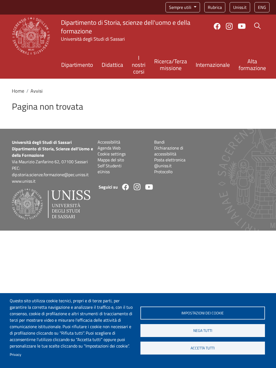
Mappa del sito (111, 160)
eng (262, 7)
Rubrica (215, 7)
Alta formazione (252, 64)
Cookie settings (112, 154)
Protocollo (163, 172)
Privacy (15, 354)
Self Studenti (110, 166)
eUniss (104, 172)
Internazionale (213, 64)
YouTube (242, 26)
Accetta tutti (203, 348)
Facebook (217, 26)
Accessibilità (109, 142)
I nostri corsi (139, 64)
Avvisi (36, 91)
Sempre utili (180, 7)
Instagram (229, 26)
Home (18, 91)
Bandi (159, 142)
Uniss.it (240, 7)
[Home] (31, 20)
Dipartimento (77, 64)
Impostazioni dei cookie (202, 313)
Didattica (112, 64)
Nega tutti (202, 330)
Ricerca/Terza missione (170, 64)
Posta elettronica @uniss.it (169, 163)
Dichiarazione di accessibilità (168, 151)
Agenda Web (109, 148)
